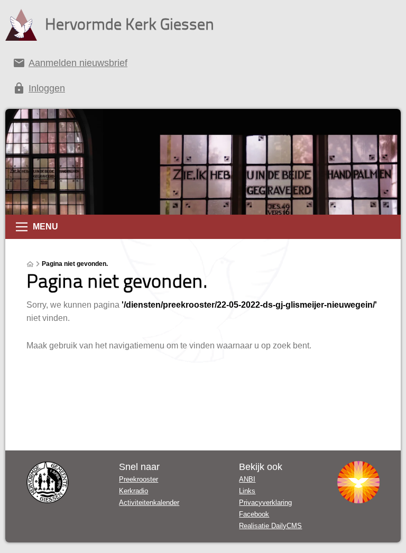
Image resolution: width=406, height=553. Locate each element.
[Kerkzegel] (47, 482)
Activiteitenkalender (149, 502)
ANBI (247, 479)
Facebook (254, 514)
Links (247, 491)
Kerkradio (133, 491)
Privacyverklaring (265, 502)
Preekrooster (138, 479)
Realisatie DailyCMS (270, 526)
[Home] (30, 264)
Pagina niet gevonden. (75, 264)
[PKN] (358, 482)
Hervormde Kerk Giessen (129, 23)
